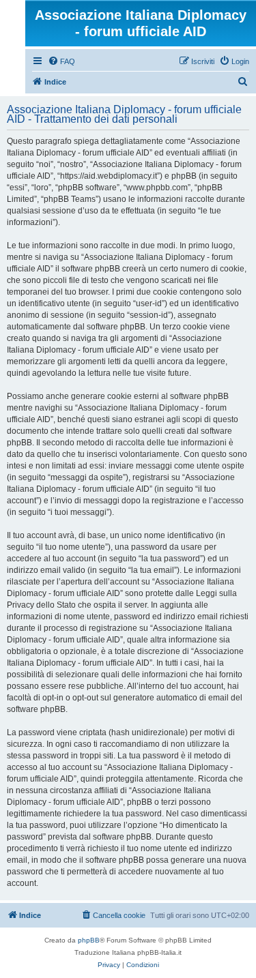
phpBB (89, 940)
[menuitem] (61, 61)
